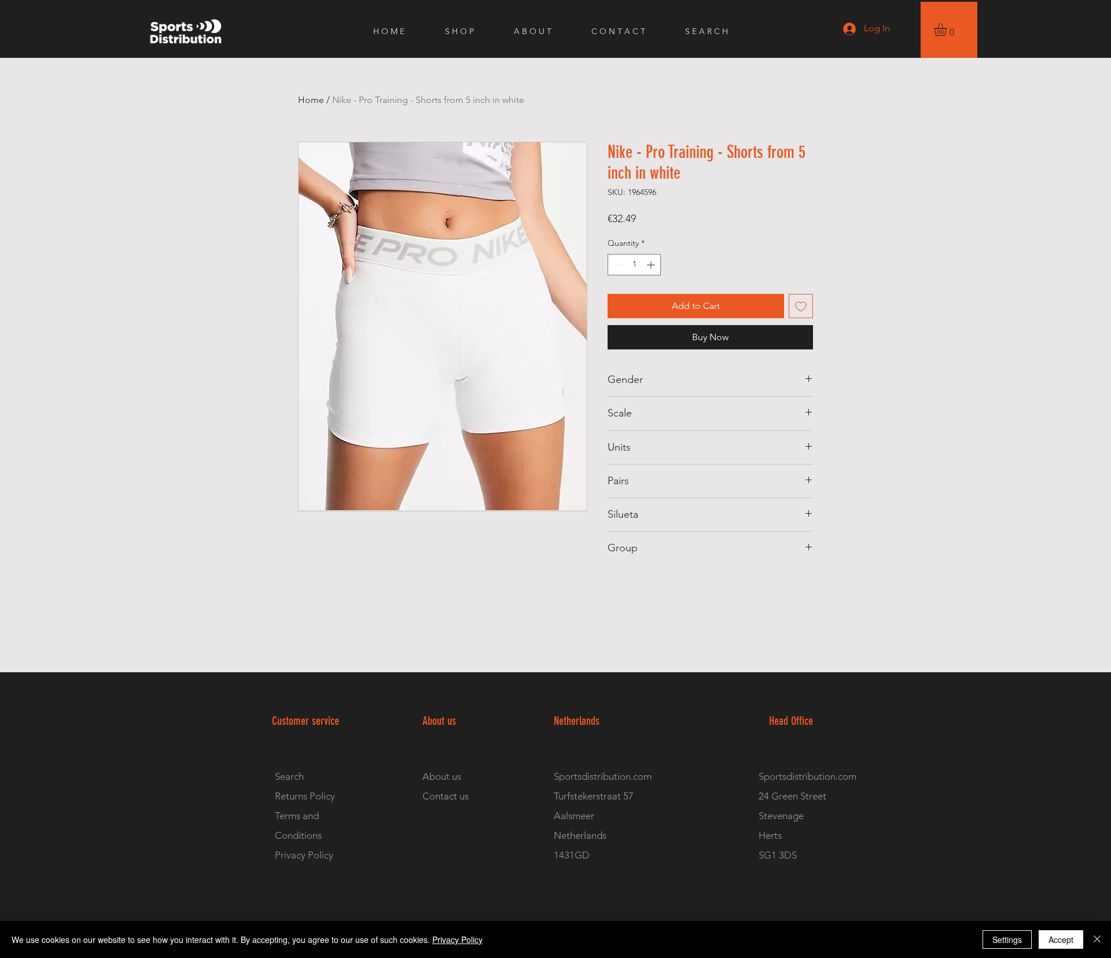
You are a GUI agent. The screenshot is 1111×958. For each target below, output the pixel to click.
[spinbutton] (634, 265)
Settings (1007, 939)
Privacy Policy (457, 939)
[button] (948, 29)
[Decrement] (616, 265)
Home (311, 99)
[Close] (1097, 939)
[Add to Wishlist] (801, 306)
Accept (1061, 939)
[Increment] (652, 265)
